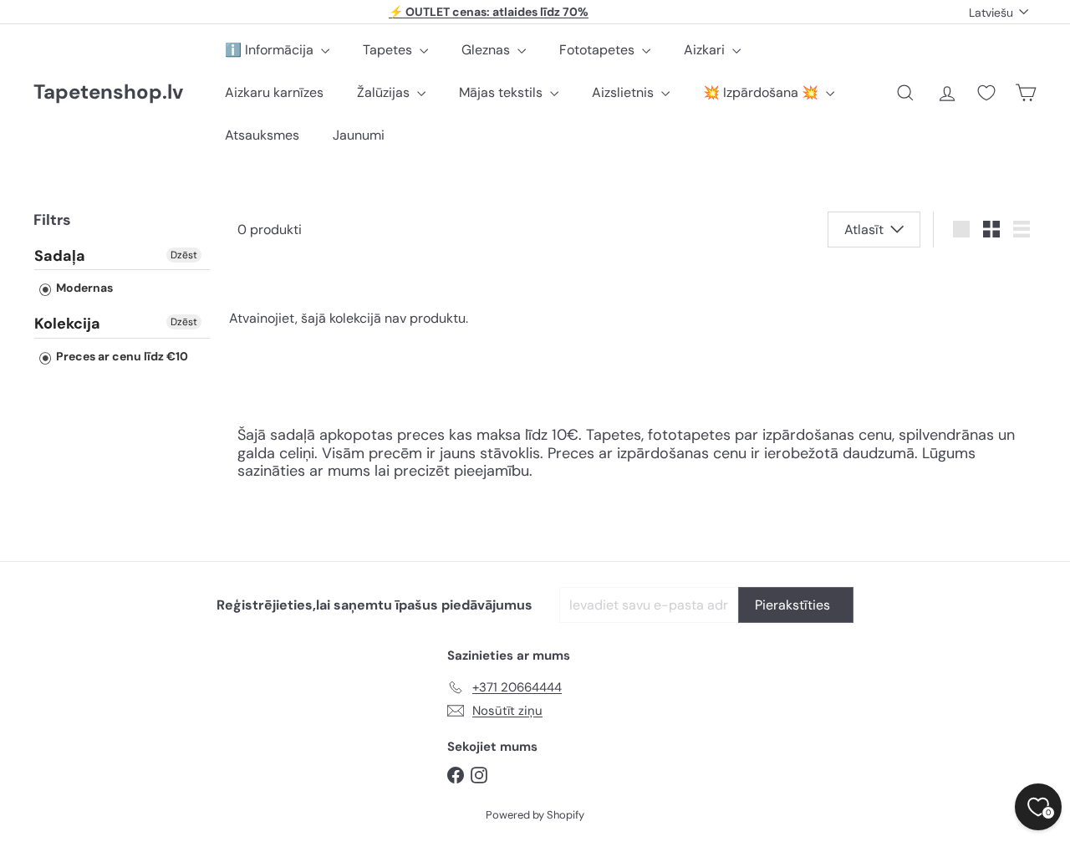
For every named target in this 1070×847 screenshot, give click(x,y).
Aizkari (706, 50)
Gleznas (487, 50)
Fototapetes (598, 50)
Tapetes (389, 50)
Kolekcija (67, 324)
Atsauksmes (262, 135)
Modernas (83, 287)
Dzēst (184, 254)
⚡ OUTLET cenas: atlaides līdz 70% (488, 11)
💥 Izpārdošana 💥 (762, 92)
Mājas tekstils (502, 92)
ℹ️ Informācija (271, 50)
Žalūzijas (385, 92)
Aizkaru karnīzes (274, 92)
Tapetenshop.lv (108, 92)
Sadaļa (59, 256)
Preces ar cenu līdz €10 (121, 355)
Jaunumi (359, 135)
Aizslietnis (624, 92)
